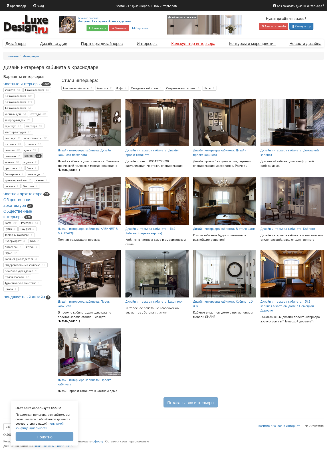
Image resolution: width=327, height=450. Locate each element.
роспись (11, 186)
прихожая (13, 168)
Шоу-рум (27, 229)
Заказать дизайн (275, 26)
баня (31, 168)
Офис (11, 253)
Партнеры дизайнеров (102, 43)
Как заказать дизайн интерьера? (300, 5)
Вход (40, 5)
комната (12, 90)
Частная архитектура (22, 193)
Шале (209, 88)
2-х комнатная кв (18, 96)
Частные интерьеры (21, 83)
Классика (104, 88)
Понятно (44, 437)
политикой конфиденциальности (40, 425)
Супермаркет (15, 241)
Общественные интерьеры (17, 214)
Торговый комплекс (18, 235)
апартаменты (35, 138)
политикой (64, 445)
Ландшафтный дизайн (24, 296)
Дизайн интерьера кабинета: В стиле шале (224, 228)
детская (12, 150)
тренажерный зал (18, 180)
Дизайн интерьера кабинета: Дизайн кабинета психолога (84, 152)
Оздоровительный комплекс (25, 265)
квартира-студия (18, 132)
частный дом (15, 114)
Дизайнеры (16, 43)
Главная (13, 56)
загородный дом (17, 120)
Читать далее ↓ (69, 169)
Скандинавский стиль (146, 88)
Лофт (121, 88)
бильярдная (14, 174)
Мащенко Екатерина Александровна (104, 19)
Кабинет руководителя (21, 259)
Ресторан (29, 223)
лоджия (29, 162)
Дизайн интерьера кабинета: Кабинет (287, 228)
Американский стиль (77, 88)
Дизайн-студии (53, 43)
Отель (31, 247)
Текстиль (30, 186)
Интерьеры (147, 43)
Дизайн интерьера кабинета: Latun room (154, 301)
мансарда (36, 174)
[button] (97, 28)
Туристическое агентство (22, 283)
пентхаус (12, 138)
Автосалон (13, 247)
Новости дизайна (305, 43)
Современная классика (182, 88)
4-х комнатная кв (18, 108)
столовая (12, 156)
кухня (30, 150)
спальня (33, 144)
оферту (98, 441)
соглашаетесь (44, 445)
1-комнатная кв (37, 90)
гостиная (13, 144)
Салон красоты (17, 277)
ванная (12, 162)
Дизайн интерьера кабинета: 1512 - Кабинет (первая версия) (151, 230)
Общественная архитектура (17, 202)
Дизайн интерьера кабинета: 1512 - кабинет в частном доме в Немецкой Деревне (287, 305)
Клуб (34, 241)
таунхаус (13, 126)
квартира (34, 126)
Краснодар (17, 5)
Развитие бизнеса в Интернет (278, 425)
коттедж (38, 114)
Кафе (10, 223)
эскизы (41, 180)
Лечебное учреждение (20, 271)
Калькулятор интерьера (193, 43)
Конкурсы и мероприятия (252, 43)
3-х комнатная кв (18, 102)
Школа (10, 289)
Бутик (10, 229)
